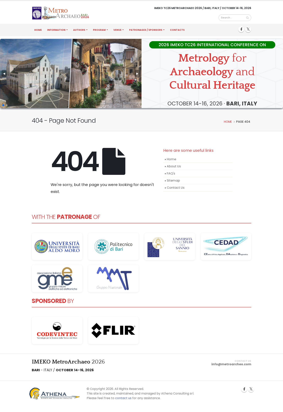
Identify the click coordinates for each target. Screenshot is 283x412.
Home (38, 30)
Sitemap (173, 180)
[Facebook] (241, 29)
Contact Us (175, 187)
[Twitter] (248, 29)
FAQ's (171, 173)
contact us (123, 398)
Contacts (177, 30)
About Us (174, 166)
